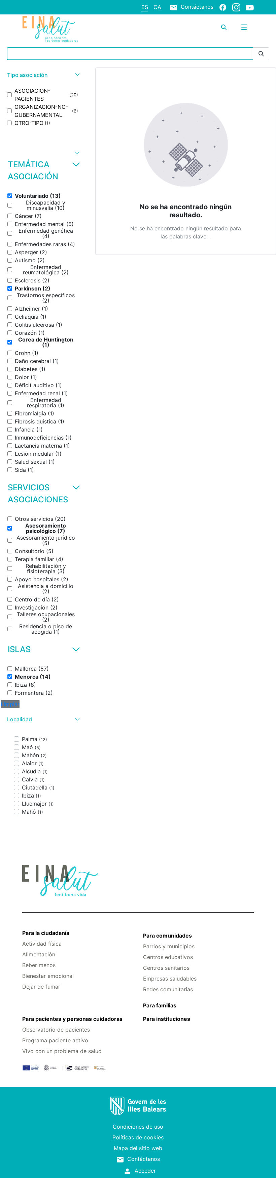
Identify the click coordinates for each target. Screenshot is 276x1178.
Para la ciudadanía (45, 933)
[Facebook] (223, 7)
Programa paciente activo (55, 1040)
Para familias (159, 1005)
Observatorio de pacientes (56, 1029)
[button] (42, 75)
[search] (224, 27)
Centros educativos (168, 957)
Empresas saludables (170, 978)
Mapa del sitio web (138, 1148)
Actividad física (42, 943)
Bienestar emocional (48, 975)
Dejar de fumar (41, 986)
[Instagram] (236, 7)
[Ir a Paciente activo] (61, 28)
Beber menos (39, 965)
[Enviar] (261, 53)
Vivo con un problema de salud (62, 1051)
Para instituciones (166, 1018)
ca (157, 7)
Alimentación (38, 954)
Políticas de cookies (138, 1137)
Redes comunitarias (168, 989)
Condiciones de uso (138, 1126)
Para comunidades (167, 935)
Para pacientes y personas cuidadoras (72, 1018)
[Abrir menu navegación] (244, 27)
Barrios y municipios (169, 946)
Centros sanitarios (166, 967)
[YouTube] (250, 7)
